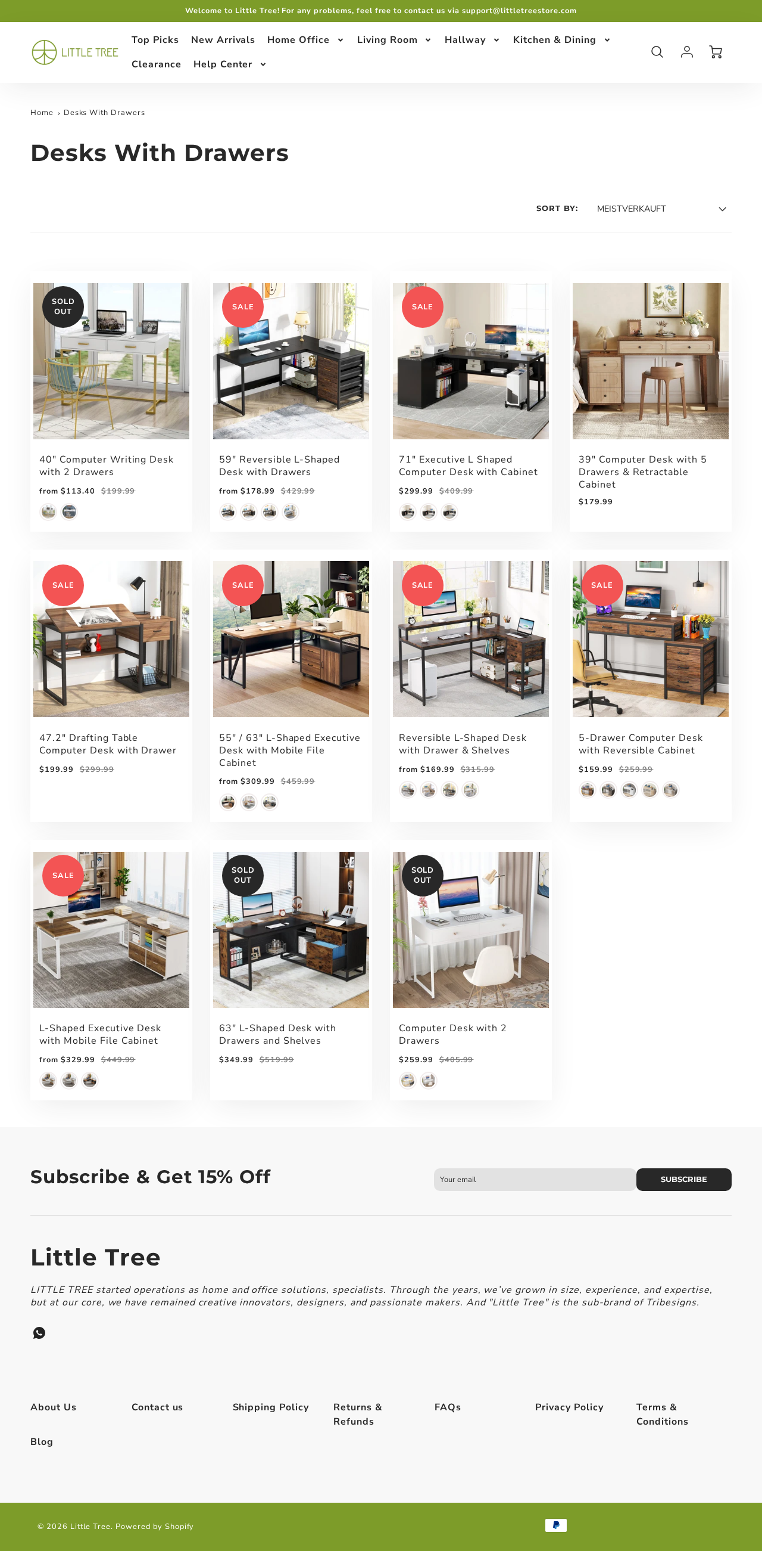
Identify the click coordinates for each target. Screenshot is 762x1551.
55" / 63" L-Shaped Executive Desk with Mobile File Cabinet (290, 750)
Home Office (298, 39)
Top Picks (155, 39)
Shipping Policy (271, 1407)
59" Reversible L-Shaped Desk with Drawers (279, 466)
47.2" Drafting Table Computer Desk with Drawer (108, 744)
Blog (42, 1441)
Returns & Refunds (358, 1414)
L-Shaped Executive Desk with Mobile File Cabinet (100, 1034)
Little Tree (95, 1257)
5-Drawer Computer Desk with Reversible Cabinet (641, 744)
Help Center (223, 63)
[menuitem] (155, 40)
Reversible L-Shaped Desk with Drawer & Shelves (463, 744)
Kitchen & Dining (554, 39)
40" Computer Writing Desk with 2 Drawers (106, 466)
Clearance (157, 63)
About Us (53, 1407)
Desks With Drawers (104, 112)
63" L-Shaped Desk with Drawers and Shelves (277, 1034)
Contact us (158, 1407)
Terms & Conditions (662, 1414)
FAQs (448, 1407)
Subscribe (684, 1179)
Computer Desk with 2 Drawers (453, 1034)
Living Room (387, 39)
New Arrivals (223, 39)
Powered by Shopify (154, 1526)
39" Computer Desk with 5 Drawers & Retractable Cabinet (643, 472)
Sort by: (557, 208)
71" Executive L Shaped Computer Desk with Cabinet (468, 466)
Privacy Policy (569, 1407)
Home (42, 112)
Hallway (465, 39)
